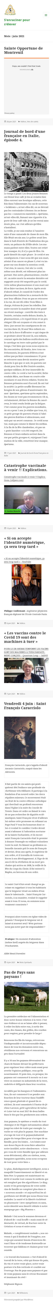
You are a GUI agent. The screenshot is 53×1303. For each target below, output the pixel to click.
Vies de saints (32, 121)
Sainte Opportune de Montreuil (23, 50)
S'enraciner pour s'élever (17, 22)
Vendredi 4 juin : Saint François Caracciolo (25, 705)
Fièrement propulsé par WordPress (18, 1299)
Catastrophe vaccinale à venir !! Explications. (25, 467)
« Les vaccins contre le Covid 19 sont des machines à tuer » (25, 637)
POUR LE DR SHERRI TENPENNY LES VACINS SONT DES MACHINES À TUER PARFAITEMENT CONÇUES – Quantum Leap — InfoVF (26, 652)
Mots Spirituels (26, 962)
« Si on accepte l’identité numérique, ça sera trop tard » (24, 542)
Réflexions (24, 1293)
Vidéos (23, 121)
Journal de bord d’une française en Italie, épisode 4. (24, 135)
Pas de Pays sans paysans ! (19, 974)
